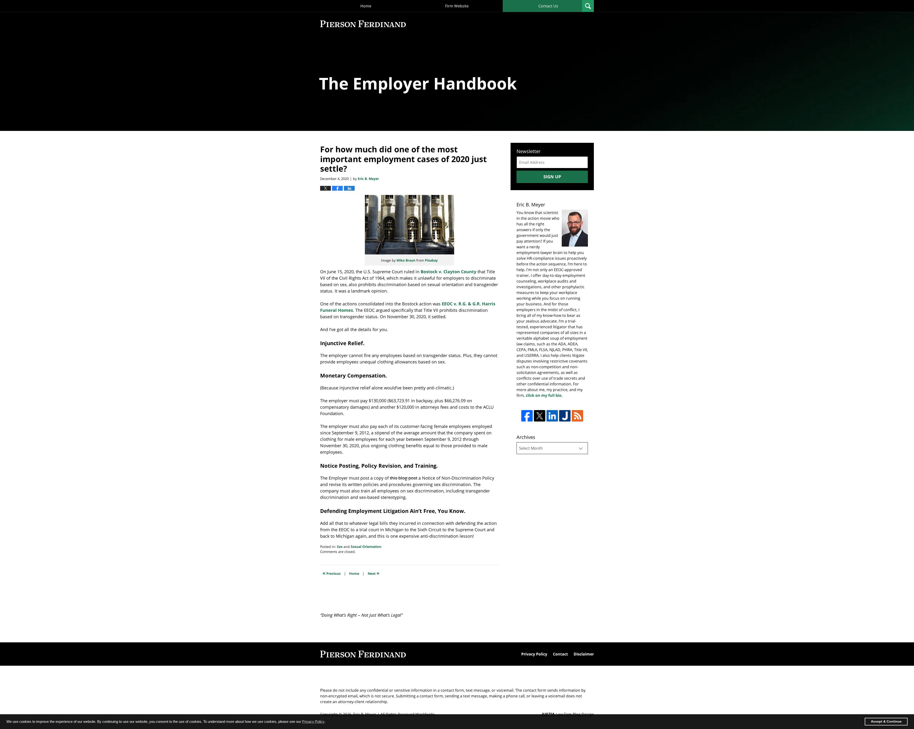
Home (365, 6)
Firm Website (457, 6)
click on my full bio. (544, 395)
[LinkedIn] (552, 416)
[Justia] (565, 416)
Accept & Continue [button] (886, 721)
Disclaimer (584, 654)
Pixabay (431, 260)
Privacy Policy (534, 654)
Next (373, 573)
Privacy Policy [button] (313, 721)
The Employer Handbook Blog (363, 23)
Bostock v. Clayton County (448, 271)
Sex (340, 546)
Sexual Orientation (366, 546)
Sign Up (552, 176)
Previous (332, 573)
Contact (560, 654)
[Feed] (577, 416)
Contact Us (548, 6)
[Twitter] (539, 416)
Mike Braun (406, 260)
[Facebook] (527, 416)
